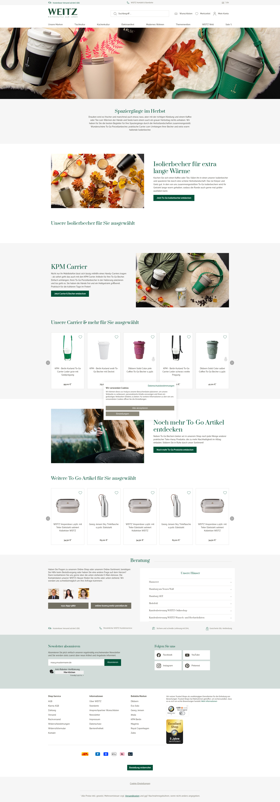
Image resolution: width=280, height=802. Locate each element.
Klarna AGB (53, 706)
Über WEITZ (95, 701)
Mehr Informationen (209, 701)
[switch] (182, 713)
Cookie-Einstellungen (140, 783)
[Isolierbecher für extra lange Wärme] (97, 181)
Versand (52, 715)
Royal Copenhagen (140, 728)
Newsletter (94, 715)
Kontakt (52, 733)
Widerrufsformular (57, 728)
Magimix (135, 724)
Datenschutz (95, 724)
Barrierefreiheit (96, 728)
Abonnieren (112, 662)
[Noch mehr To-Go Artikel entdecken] (97, 436)
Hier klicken (69, 672)
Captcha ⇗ (77, 675)
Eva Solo (135, 706)
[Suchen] (114, 13)
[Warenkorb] (231, 13)
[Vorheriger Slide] (12, 66)
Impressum (94, 719)
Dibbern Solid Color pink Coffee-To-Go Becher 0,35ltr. (140, 370)
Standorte (94, 706)
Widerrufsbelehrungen (59, 724)
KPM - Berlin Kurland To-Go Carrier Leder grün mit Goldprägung (68, 371)
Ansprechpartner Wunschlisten (104, 710)
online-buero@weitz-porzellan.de (111, 606)
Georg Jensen (137, 710)
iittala (133, 715)
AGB (50, 701)
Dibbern (134, 701)
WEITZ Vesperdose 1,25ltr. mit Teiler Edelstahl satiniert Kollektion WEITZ (67, 527)
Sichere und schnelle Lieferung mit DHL (173, 628)
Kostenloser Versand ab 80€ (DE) (66, 3)
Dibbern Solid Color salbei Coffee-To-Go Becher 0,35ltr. (212, 370)
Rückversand (54, 719)
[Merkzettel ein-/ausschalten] (80, 337)
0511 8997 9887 (68, 606)
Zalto (133, 733)
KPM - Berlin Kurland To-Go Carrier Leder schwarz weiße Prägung (176, 371)
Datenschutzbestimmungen (161, 385)
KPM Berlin (136, 719)
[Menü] (187, 706)
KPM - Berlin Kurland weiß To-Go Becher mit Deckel (104, 370)
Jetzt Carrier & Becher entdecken (70, 293)
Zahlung (52, 710)
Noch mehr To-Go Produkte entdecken (175, 450)
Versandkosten (132, 796)
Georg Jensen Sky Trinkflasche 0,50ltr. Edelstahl (104, 526)
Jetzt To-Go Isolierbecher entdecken (174, 198)
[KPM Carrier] (182, 280)
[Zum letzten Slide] (48, 363)
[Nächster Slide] (268, 66)
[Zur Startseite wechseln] (76, 13)
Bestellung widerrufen (140, 767)
